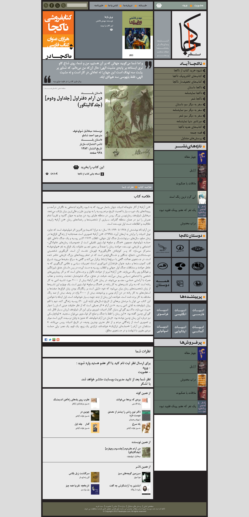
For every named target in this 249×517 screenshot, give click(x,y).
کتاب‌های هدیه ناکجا (190, 127)
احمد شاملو (88, 135)
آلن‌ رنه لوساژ (84, 478)
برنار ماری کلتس (75, 82)
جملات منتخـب (163, 52)
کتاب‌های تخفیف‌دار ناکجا (187, 82)
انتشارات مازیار (87, 144)
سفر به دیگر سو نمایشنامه (187, 110)
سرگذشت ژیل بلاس (79, 473)
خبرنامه (98, 5)
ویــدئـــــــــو (163, 55)
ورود (185, 5)
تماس (113, 5)
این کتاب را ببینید (106, 26)
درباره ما (127, 5)
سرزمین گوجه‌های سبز (129, 473)
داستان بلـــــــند (50, 88)
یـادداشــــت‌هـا (163, 48)
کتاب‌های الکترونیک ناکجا (187, 76)
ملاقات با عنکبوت (186, 184)
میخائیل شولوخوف (82, 131)
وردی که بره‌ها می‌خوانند (128, 399)
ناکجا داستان (194, 88)
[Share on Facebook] (45, 340)
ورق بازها (108, 17)
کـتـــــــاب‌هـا (163, 41)
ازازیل (193, 170)
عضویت (199, 5)
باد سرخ (136, 424)
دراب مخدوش (188, 224)
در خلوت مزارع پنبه (60, 82)
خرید (111, 30)
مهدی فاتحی (101, 21)
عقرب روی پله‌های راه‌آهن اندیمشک (71, 399)
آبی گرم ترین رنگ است (182, 197)
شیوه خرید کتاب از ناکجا (188, 71)
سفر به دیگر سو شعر (190, 116)
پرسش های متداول (134, 506)
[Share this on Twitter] (49, 340)
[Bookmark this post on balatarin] (53, 340)
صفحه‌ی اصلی (148, 506)
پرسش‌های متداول (191, 138)
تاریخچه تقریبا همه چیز (77, 485)
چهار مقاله (190, 157)
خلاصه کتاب (145, 187)
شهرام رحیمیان (134, 420)
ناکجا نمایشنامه (193, 93)
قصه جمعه (196, 133)
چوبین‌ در (84, 412)
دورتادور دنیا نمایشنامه (189, 121)
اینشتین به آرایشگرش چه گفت (124, 485)
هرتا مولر (137, 478)
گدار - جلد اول (82, 424)
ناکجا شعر (196, 99)
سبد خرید (158, 5)
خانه (143, 5)
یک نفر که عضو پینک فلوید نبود (177, 210)
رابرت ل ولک (135, 490)
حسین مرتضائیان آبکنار (80, 404)
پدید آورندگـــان (163, 44)
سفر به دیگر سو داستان (188, 104)
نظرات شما (128, 187)
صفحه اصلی (61, 88)
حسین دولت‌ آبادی (82, 416)
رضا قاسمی (136, 404)
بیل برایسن (85, 490)
